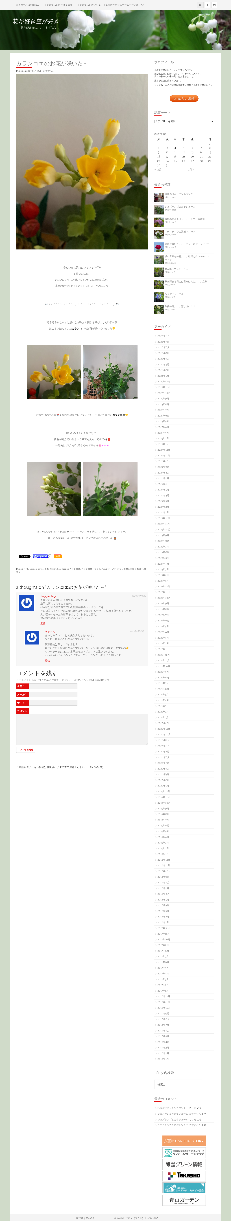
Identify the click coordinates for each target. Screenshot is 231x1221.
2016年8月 (163, 1019)
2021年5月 (163, 694)
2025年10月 (164, 393)
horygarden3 (48, 596)
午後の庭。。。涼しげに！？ (180, 306)
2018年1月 (163, 922)
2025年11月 (164, 387)
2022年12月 (164, 586)
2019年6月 (163, 825)
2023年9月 (163, 535)
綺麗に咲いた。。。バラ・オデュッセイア (187, 244)
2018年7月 (163, 888)
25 (175, 160)
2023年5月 (163, 558)
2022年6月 (163, 620)
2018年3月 (163, 911)
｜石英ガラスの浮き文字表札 (57, 4)
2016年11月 (164, 1002)
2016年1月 (163, 1059)
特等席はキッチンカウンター (180, 194)
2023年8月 (163, 541)
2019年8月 (163, 814)
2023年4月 (163, 563)
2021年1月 (163, 717)
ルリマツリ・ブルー (175, 294)
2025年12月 (164, 381)
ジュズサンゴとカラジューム (180, 206)
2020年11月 (164, 728)
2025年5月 (163, 421)
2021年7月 (163, 683)
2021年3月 (163, 706)
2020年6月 (164, 757)
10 (167, 152)
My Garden (31, 569)
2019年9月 (163, 808)
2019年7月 (163, 820)
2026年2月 (163, 370)
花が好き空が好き (59, 21)
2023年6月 (163, 552)
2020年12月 (164, 723)
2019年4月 (163, 837)
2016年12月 (164, 996)
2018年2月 (163, 916)
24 (167, 160)
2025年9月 (163, 398)
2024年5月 (163, 489)
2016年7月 (163, 1024)
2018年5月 (163, 899)
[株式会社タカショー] (184, 1176)
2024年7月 (163, 478)
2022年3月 (163, 637)
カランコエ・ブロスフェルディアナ (98, 569)
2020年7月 (163, 751)
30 (158, 165)
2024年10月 (164, 461)
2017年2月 (163, 985)
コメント (22, 711)
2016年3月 (163, 1047)
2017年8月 (163, 951)
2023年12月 (164, 518)
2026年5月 (163, 353)
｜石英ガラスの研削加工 (26, 4)
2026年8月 (164, 336)
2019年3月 (163, 842)
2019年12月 (164, 791)
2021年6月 (163, 689)
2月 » (191, 169)
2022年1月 (163, 649)
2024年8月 (163, 472)
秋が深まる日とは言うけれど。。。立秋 (186, 281)
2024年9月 (163, 467)
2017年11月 (164, 933)
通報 (58, 556)
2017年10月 (164, 939)
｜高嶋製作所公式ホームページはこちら (124, 4)
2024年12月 (164, 449)
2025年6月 (163, 415)
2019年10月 (164, 802)
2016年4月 (163, 1042)
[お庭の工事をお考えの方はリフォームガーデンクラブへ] (184, 1152)
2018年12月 (164, 859)
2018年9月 (163, 876)
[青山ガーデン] (184, 1200)
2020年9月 (163, 740)
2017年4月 (163, 973)
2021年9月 (163, 671)
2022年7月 (163, 615)
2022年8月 (163, 609)
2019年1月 (163, 854)
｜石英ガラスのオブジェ (88, 4)
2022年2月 (163, 643)
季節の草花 (55, 569)
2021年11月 (164, 660)
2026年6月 (164, 347)
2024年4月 (163, 495)
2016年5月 (163, 1036)
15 (210, 152)
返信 (42, 623)
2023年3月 (163, 569)
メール (21, 694)
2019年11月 (164, 797)
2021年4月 (163, 700)
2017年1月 (163, 990)
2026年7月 (163, 341)
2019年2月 (163, 848)
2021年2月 (163, 711)
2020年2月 (163, 780)
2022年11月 (164, 592)
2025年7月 (163, 410)
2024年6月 (163, 484)
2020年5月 (163, 763)
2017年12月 (164, 928)
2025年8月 (163, 404)
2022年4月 (163, 632)
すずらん (49, 71)
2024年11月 (164, 455)
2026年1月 (163, 375)
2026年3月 (163, 364)
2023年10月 (164, 529)
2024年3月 (163, 501)
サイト (21, 702)
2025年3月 (163, 432)
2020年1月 (163, 785)
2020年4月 (163, 768)
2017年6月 (163, 962)
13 (192, 152)
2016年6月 (163, 1030)
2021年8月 (163, 677)
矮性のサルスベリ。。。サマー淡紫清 (185, 219)
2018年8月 (163, 882)
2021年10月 (164, 666)
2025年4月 (163, 427)
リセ (193, 1108)
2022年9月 (163, 603)
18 (175, 156)
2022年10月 (164, 598)
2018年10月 (164, 871)
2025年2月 (163, 438)
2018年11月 (164, 865)
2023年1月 (163, 580)
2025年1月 (163, 444)
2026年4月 (163, 358)
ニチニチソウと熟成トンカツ (180, 231)
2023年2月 (163, 575)
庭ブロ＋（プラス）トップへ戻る (140, 1218)
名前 (20, 686)
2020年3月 (163, 774)
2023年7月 (163, 546)
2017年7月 (163, 956)
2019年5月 (163, 831)
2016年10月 (164, 1007)
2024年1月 (163, 512)
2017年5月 (163, 967)
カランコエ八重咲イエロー (130, 569)
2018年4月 (163, 905)
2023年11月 (164, 524)
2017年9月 (163, 945)
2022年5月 (163, 626)
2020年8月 (164, 746)
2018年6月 (163, 894)
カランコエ (43, 569)
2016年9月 (163, 1013)
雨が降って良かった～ (176, 269)
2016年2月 (163, 1053)
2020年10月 (164, 734)
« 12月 (158, 169)
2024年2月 (163, 506)
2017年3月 (163, 979)
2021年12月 (164, 655)
